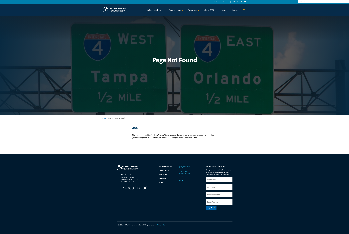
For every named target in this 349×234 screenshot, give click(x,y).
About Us (162, 178)
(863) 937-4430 (219, 2)
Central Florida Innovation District (184, 172)
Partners (181, 180)
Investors (182, 177)
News (224, 10)
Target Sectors (164, 170)
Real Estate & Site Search (184, 167)
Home (104, 118)
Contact (234, 10)
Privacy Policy (161, 225)
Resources (163, 174)
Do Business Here (165, 166)
